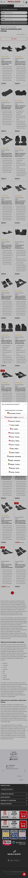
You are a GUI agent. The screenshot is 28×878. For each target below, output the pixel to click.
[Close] (26, 404)
